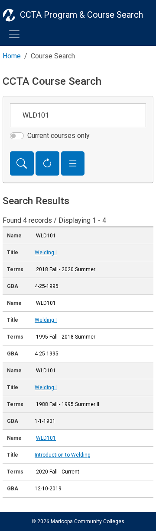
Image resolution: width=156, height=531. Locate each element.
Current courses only (58, 135)
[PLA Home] (9, 15)
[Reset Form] (47, 163)
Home (12, 56)
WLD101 (46, 438)
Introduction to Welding (63, 455)
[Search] (22, 163)
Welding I (46, 253)
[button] (73, 163)
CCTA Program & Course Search (81, 15)
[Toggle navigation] (14, 34)
